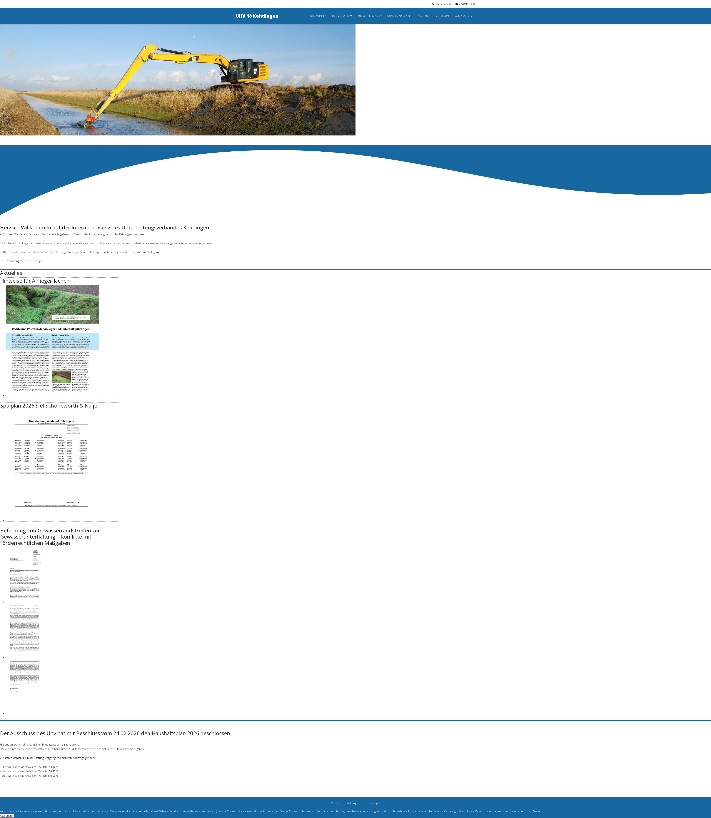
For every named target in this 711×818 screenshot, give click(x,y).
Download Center (399, 15)
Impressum (442, 15)
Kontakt (423, 15)
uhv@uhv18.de (467, 3)
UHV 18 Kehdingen (257, 16)
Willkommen (318, 15)
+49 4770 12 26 (443, 3)
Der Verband (340, 15)
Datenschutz (464, 15)
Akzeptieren (7, 815)
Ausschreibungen (370, 15)
